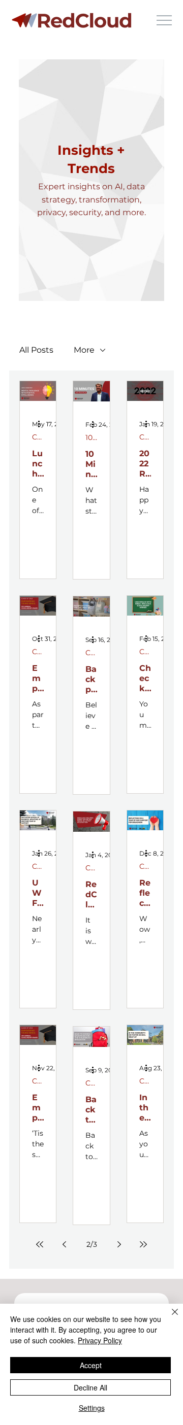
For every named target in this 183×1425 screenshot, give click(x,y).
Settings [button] (92, 1408)
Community (38, 437)
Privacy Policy (100, 1340)
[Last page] (143, 1244)
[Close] (169, 1318)
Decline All (90, 1387)
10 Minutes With (91, 437)
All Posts (36, 350)
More (84, 350)
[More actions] (42, 424)
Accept (91, 1365)
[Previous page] (64, 1244)
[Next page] (119, 1244)
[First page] (39, 1244)
